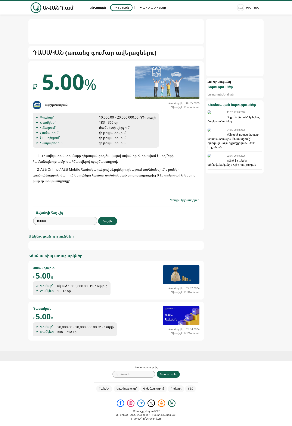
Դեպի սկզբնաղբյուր (184, 200)
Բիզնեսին (121, 8)
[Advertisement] (234, 47)
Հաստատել (168, 374)
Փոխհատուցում (153, 389)
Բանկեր (104, 389)
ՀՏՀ (190, 389)
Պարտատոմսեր (153, 8)
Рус (248, 7)
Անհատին (98, 8)
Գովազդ (176, 389)
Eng (256, 7)
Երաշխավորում (127, 389)
